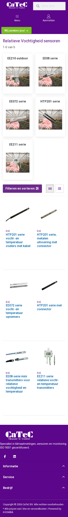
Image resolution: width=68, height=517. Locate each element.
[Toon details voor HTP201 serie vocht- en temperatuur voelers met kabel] (18, 214)
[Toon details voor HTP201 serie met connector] (49, 285)
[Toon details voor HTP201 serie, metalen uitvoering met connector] (49, 214)
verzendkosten (39, 508)
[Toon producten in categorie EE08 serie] (50, 76)
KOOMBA (8, 512)
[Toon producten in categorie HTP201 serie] (50, 119)
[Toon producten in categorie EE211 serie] (18, 163)
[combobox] (49, 6)
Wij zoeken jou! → (16, 30)
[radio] (50, 188)
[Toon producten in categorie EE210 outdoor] (18, 76)
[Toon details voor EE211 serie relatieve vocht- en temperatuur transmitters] (49, 356)
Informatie (10, 466)
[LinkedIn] (15, 456)
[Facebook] (5, 456)
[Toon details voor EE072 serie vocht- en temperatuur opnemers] (18, 285)
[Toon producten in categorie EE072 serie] (18, 119)
